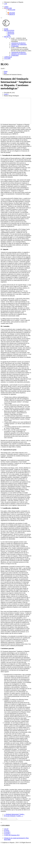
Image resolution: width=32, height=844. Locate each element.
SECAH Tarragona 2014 (11, 835)
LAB (5, 3)
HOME (6, 29)
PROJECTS (7, 36)
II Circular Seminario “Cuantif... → (13, 816)
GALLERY (7, 58)
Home (5, 71)
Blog (9, 35)
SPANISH (12, 13)
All (6, 829)
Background (11, 33)
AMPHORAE (8, 57)
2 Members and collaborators (19, 44)
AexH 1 (7, 832)
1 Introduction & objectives (18, 43)
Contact (6, 6)
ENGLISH (8, 8)
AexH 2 (7, 833)
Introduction (11, 32)
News (6, 830)
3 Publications (15, 46)
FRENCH (12, 14)
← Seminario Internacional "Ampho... (14, 814)
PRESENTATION (9, 30)
